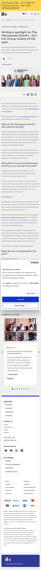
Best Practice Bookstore (12, 464)
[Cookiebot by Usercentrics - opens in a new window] (30, 263)
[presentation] (2, 351)
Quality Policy (27, 481)
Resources (8, 415)
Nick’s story (7, 197)
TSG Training (9, 468)
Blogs (16, 19)
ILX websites (8, 458)
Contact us (8, 421)
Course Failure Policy (28, 493)
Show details (30, 293)
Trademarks (26, 484)
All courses (8, 404)
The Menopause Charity (28, 116)
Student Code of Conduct (29, 490)
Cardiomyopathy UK (33, 109)
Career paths (9, 412)
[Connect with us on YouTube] (6, 450)
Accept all (20, 299)
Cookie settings (19, 305)
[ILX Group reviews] (33, 506)
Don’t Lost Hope (8, 111)
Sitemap (7, 481)
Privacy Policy (8, 490)
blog (30, 233)
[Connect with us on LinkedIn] (22, 450)
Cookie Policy (8, 493)
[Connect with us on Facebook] (11, 450)
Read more (10, 378)
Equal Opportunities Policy (29, 487)
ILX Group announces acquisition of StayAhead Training (19, 352)
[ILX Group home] (4, 14)
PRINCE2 (8, 460)
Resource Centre (9, 19)
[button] (12, 389)
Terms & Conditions (9, 487)
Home (2, 19)
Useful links (8, 484)
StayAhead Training (11, 471)
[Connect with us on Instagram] (16, 450)
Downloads (8, 408)
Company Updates (7, 64)
